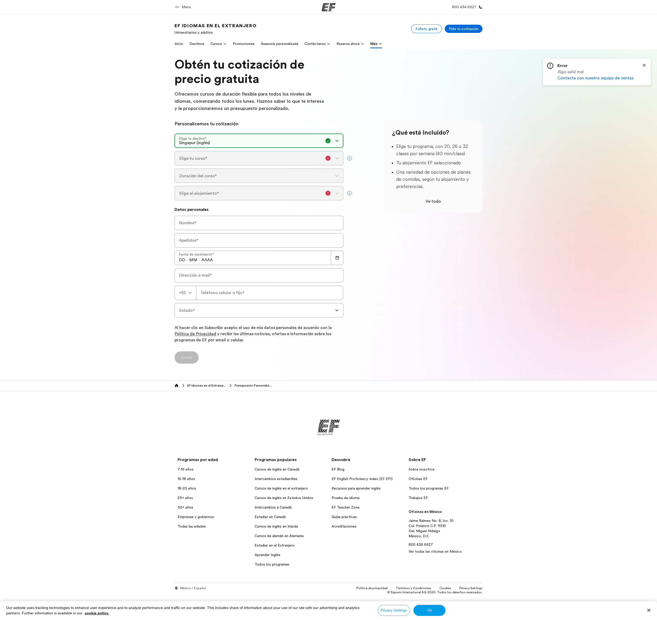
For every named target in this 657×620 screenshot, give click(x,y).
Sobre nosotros (421, 469)
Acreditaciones (344, 526)
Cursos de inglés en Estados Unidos (284, 498)
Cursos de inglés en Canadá (277, 469)
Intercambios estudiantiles (276, 479)
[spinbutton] (182, 260)
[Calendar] (337, 258)
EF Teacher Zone (346, 507)
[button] (184, 7)
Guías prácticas (344, 517)
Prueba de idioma (346, 498)
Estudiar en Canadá (270, 517)
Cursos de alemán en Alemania (279, 536)
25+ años (185, 498)
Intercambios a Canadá (273, 507)
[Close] (644, 65)
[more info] (349, 158)
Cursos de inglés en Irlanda (276, 526)
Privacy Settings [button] (470, 588)
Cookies (445, 588)
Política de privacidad (372, 588)
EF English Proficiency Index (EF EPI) (362, 479)
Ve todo (433, 201)
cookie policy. (97, 613)
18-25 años (187, 488)
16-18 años (186, 479)
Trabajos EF (418, 498)
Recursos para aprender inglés (356, 488)
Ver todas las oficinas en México (435, 551)
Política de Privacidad (195, 334)
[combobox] (259, 141)
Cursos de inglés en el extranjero (281, 488)
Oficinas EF (418, 479)
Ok (429, 610)
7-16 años (186, 469)
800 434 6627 (421, 544)
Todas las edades (192, 526)
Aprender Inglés (267, 555)
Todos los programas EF (429, 488)
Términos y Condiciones (413, 588)
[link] (216, 29)
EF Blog (338, 469)
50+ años (185, 507)
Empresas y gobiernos (196, 517)
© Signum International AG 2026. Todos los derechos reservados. (434, 592)
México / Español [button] (193, 588)
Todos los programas (272, 564)
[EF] (329, 7)
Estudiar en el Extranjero (275, 545)
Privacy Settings (394, 610)
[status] (597, 72)
